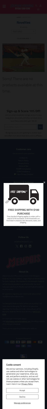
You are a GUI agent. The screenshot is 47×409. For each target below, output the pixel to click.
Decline (22, 396)
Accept (22, 390)
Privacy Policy (27, 383)
